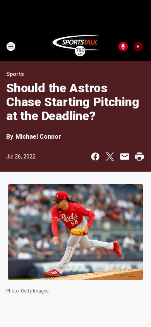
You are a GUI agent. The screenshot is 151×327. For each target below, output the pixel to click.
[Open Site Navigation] (10, 46)
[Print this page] (139, 156)
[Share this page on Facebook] (95, 156)
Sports (15, 74)
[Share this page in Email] (124, 156)
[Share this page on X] (110, 156)
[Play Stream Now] (138, 46)
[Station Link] (75, 46)
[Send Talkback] (123, 46)
